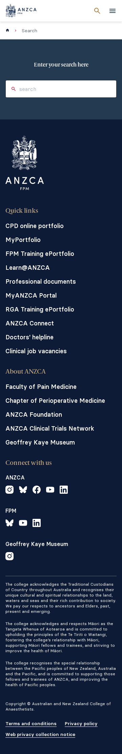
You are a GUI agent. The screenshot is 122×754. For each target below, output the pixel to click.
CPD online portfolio (34, 226)
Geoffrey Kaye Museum (40, 442)
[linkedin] (64, 491)
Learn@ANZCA (27, 267)
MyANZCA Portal (31, 295)
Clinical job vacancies (36, 351)
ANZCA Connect (29, 323)
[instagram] (9, 491)
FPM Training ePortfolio (39, 254)
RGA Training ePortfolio (39, 309)
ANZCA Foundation (33, 414)
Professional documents (40, 281)
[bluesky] (23, 491)
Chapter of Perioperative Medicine (55, 400)
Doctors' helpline (29, 337)
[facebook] (37, 491)
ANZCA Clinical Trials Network (49, 428)
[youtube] (50, 491)
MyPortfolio (23, 240)
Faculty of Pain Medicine (41, 387)
